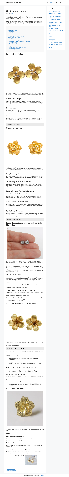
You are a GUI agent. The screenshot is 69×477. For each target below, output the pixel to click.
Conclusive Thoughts (11, 49)
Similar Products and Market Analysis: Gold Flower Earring (18, 41)
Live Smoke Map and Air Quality (55, 44)
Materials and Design (12, 30)
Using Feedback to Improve (14, 48)
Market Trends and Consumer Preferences (17, 43)
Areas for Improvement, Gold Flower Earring (17, 47)
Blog (61, 2)
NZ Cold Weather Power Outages (55, 42)
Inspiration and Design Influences (13, 37)
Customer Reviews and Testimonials (14, 44)
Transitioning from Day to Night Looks (16, 36)
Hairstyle (56, 2)
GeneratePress (42, 475)
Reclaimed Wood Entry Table (12, 470)
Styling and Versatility (11, 33)
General (51, 2)
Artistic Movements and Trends (14, 38)
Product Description (11, 29)
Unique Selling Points (12, 42)
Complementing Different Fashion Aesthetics (17, 35)
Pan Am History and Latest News (55, 11)
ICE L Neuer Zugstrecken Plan (55, 28)
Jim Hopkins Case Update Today (55, 40)
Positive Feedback (12, 46)
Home (47, 2)
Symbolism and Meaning (13, 40)
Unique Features (11, 32)
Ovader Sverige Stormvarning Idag (56, 30)
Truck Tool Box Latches (11, 469)
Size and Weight (12, 31)
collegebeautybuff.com (13, 2)
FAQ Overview (10, 51)
